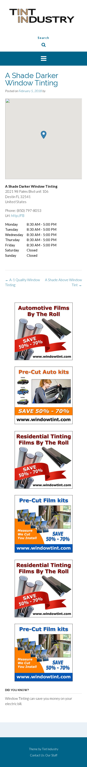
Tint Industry (50, 749)
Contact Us (37, 755)
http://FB (17, 215)
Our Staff (51, 755)
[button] (43, 135)
